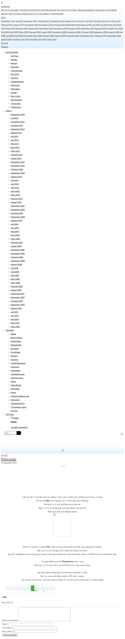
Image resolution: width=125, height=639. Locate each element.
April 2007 (42, 39)
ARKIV (9, 111)
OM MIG (10, 414)
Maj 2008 (18, 36)
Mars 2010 (10, 28)
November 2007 (87, 36)
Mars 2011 (116, 21)
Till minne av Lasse (18, 407)
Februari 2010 (21, 28)
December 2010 (31, 25)
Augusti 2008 (113, 32)
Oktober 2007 (100, 36)
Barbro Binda (16, 337)
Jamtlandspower (18, 374)
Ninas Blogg (16, 385)
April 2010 (15, 191)
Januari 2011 (18, 25)
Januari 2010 (33, 28)
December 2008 (59, 32)
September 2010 (73, 25)
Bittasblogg (16, 341)
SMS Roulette (29, 14)
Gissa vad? (100, 10)
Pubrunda (8, 459)
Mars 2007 (52, 39)
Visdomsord (56, 14)
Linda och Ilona (17, 378)
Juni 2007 (25, 39)
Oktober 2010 (59, 25)
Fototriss (71, 10)
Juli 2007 (16, 39)
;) (62, 449)
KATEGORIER (12, 52)
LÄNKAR (10, 330)
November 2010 (46, 25)
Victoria (14, 411)
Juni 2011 (89, 21)
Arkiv (3, 17)
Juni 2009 (119, 28)
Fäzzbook (15, 367)
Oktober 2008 (87, 32)
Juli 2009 (110, 28)
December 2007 (72, 36)
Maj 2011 (98, 21)
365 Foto (5, 10)
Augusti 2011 (70, 21)
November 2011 (30, 21)
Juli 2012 (19, 21)
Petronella (15, 389)
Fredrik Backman (18, 363)
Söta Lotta (15, 400)
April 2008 (27, 36)
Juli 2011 (80, 21)
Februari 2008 (48, 36)
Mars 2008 (37, 36)
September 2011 (58, 21)
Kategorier (5, 6)
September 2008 (101, 32)
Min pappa (111, 10)
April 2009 (14, 32)
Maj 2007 (33, 39)
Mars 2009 (23, 32)
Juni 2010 (104, 25)
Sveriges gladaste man (20, 396)
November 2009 (60, 28)
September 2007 (114, 36)
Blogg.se (4, 46)
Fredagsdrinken (85, 10)
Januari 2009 (46, 32)
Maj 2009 (5, 32)
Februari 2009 (35, 32)
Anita (4, 596)
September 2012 (8, 21)
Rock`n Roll (15, 14)
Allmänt (15, 10)
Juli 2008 (14, 268)
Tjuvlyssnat (43, 14)
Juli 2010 (96, 25)
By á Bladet (15, 352)
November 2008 (73, 32)
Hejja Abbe (15, 370)
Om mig (4, 43)
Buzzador (34, 10)
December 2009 (46, 28)
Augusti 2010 (86, 25)
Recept (4, 14)
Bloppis (24, 10)
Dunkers (14, 356)
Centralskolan (48, 10)
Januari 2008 (60, 36)
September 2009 (87, 28)
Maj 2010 (113, 25)
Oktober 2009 (74, 28)
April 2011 (106, 21)
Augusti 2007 (6, 39)
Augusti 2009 (100, 28)
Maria (13, 381)
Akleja (13, 334)
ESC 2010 (61, 10)
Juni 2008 (10, 36)
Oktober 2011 (44, 21)
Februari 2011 (7, 25)
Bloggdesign (16, 345)
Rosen (13, 392)
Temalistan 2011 (18, 403)
